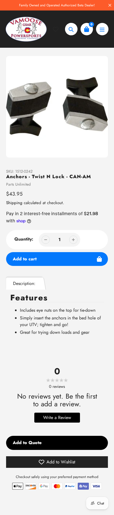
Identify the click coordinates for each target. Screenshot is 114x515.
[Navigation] (102, 29)
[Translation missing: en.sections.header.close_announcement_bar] (110, 5)
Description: (24, 283)
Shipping (14, 203)
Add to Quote (27, 442)
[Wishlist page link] (59, 29)
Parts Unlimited (18, 184)
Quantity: (23, 239)
